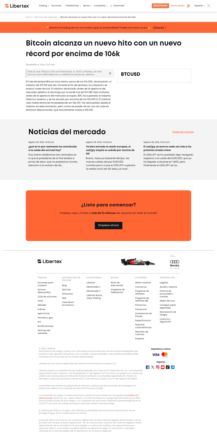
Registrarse (160, 6)
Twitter (152, 367)
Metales (42, 305)
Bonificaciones (45, 326)
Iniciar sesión (178, 6)
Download (119, 6)
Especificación (143, 321)
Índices (41, 309)
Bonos (86, 6)
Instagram (157, 367)
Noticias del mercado (46, 17)
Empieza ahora (108, 225)
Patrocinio (140, 305)
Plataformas (72, 6)
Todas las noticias (183, 132)
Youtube (162, 367)
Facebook (147, 367)
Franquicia (141, 309)
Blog (64, 285)
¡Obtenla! (158, 27)
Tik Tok (167, 367)
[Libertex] (17, 6)
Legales (164, 283)
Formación (67, 294)
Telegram (172, 367)
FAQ (64, 298)
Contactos (140, 287)
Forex (40, 301)
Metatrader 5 (93, 291)
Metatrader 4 (94, 287)
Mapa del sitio (167, 301)
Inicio (29, 17)
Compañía (99, 6)
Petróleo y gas (45, 318)
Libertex (91, 283)
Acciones (56, 6)
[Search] (209, 6)
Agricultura (43, 313)
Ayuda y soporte (168, 287)
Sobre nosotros (143, 283)
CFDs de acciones (47, 297)
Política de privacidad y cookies (166, 293)
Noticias (66, 290)
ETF (39, 322)
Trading (43, 6)
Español (199, 6)
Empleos (139, 339)
